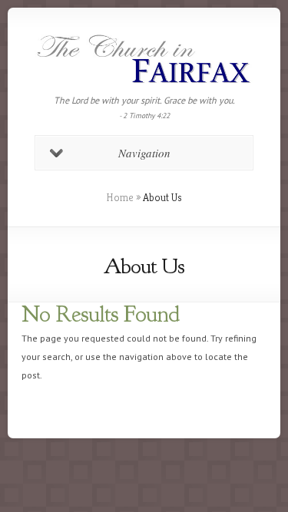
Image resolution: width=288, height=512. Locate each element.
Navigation (144, 152)
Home (120, 197)
